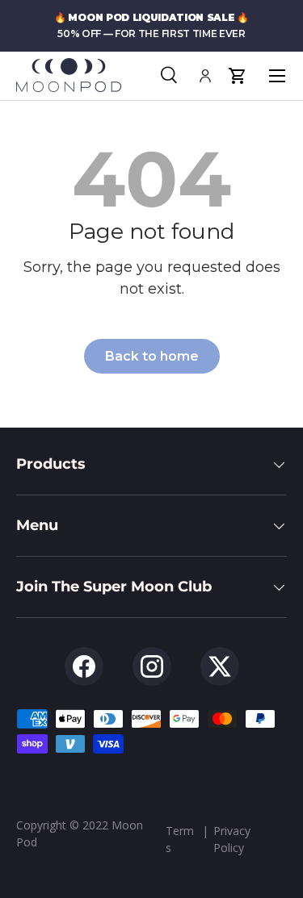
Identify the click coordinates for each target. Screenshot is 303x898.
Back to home (152, 356)
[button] (237, 76)
